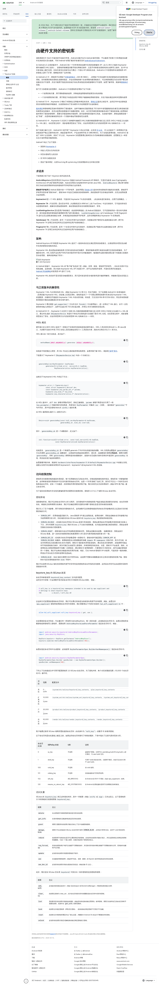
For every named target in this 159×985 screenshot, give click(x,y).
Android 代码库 (37, 951)
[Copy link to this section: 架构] (43, 239)
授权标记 (124, 82)
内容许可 (53, 934)
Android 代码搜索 (36, 3)
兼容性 (49, 14)
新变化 (5, 14)
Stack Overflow (122, 968)
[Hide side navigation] (26, 981)
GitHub (34, 971)
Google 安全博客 (80, 961)
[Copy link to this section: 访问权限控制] (54, 474)
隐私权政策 (65, 980)
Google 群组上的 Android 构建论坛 (86, 968)
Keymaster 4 (51, 147)
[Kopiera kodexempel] (127, 340)
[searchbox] (14, 21)
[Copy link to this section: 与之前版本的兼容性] (61, 287)
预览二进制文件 (37, 961)
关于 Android (36, 980)
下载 (33, 958)
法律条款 (51, 980)
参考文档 (85, 14)
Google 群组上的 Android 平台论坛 (86, 965)
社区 (44, 980)
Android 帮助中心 (123, 951)
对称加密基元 (70, 77)
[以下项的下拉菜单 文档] (25, 2)
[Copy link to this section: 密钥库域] (47, 497)
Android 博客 (78, 958)
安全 (27, 14)
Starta (149, 32)
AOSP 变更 (43, 33)
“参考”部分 (113, 351)
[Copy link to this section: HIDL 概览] (48, 322)
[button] (13, 34)
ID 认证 (99, 130)
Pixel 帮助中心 (121, 954)
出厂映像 (35, 965)
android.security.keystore (95, 61)
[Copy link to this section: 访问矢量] (47, 792)
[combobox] (112, 3)
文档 (20, 3)
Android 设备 (62, 14)
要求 (33, 954)
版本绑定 (39, 109)
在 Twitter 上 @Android (82, 951)
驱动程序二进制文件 (38, 968)
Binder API (89, 190)
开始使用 (16, 14)
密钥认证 (94, 102)
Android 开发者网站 (43, 271)
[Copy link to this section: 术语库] (46, 171)
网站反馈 (74, 980)
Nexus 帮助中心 (122, 958)
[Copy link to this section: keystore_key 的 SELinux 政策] (68, 573)
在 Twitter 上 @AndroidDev (83, 954)
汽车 (74, 14)
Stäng (137, 32)
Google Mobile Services (125, 965)
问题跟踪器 (120, 971)
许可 (57, 980)
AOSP (38, 43)
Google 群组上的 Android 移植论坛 (86, 971)
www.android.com (123, 961)
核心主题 (38, 14)
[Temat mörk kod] (124, 340)
